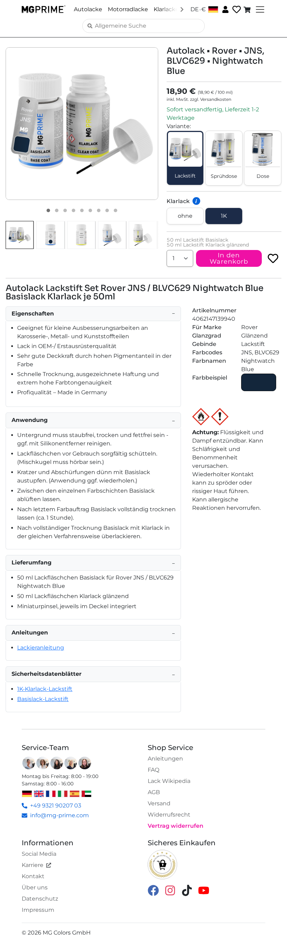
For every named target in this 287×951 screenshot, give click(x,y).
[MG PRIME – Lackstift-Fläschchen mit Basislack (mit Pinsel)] (112, 235)
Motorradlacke (128, 9)
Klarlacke (166, 9)
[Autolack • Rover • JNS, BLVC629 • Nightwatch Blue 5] (82, 210)
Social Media (39, 854)
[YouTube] (203, 890)
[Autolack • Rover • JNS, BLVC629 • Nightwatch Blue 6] (90, 210)
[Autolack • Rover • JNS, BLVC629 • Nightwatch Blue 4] (73, 210)
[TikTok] (186, 890)
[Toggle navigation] (259, 9)
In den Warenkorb (229, 258)
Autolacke (88, 9)
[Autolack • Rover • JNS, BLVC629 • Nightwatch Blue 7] (98, 210)
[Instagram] (170, 890)
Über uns (35, 887)
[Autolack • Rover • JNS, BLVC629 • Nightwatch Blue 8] (107, 210)
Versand (159, 803)
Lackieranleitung (40, 647)
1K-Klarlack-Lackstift (44, 689)
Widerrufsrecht (169, 814)
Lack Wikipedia (169, 781)
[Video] (115, 210)
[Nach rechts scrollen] (182, 9)
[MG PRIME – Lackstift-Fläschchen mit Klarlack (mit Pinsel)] (143, 235)
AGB (154, 792)
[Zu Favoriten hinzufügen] (273, 258)
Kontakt (33, 876)
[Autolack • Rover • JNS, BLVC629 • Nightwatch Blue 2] (56, 210)
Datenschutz (40, 898)
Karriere (32, 865)
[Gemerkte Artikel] (236, 9)
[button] (82, 124)
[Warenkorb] (247, 9)
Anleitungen (165, 758)
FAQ (153, 769)
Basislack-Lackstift (43, 699)
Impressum (38, 910)
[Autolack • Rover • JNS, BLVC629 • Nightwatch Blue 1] (48, 210)
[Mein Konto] (224, 9)
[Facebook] (153, 890)
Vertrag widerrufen (175, 825)
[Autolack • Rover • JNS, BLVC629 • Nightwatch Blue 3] (65, 210)
